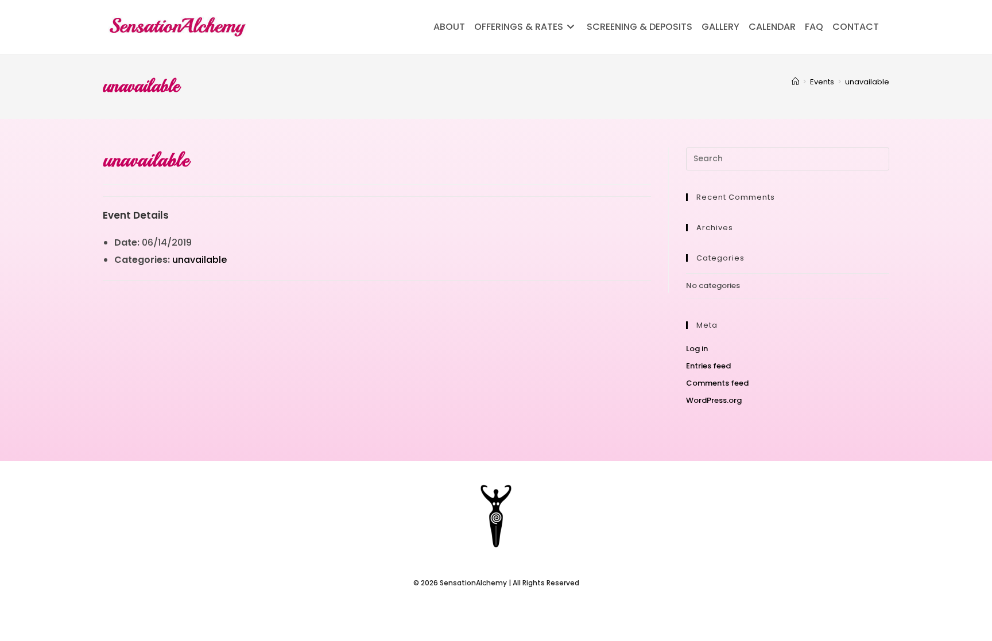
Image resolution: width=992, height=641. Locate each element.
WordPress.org (714, 400)
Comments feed (717, 383)
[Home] (795, 81)
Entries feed (708, 365)
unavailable (867, 81)
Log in (697, 348)
